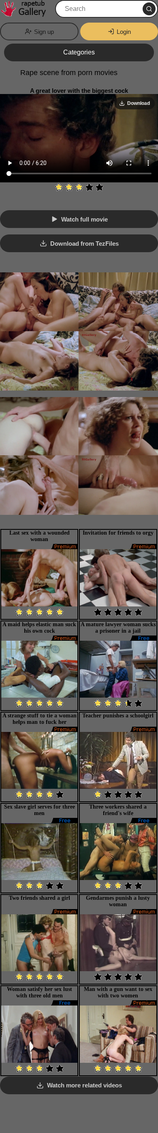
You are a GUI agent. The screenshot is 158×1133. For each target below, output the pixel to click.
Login (124, 31)
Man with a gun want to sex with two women (118, 992)
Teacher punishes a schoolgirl (118, 716)
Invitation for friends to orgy (118, 533)
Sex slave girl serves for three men (39, 810)
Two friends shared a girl (39, 898)
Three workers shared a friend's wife (118, 810)
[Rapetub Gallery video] (26, 9)
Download (138, 103)
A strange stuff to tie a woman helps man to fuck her (39, 719)
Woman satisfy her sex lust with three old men (39, 992)
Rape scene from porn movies (68, 73)
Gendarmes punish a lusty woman (118, 901)
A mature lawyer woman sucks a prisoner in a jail (118, 627)
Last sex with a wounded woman (39, 536)
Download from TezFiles (84, 243)
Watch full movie (84, 219)
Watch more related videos (84, 1085)
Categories (79, 52)
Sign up (44, 31)
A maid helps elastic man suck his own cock (39, 627)
